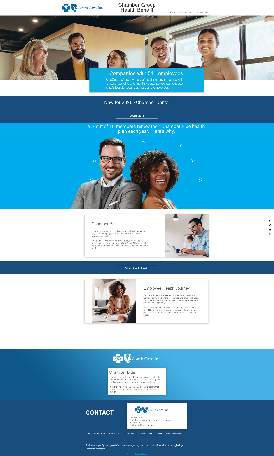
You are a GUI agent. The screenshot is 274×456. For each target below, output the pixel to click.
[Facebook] (269, 220)
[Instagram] (269, 234)
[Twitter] (269, 225)
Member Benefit (141, 454)
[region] (105, 151)
